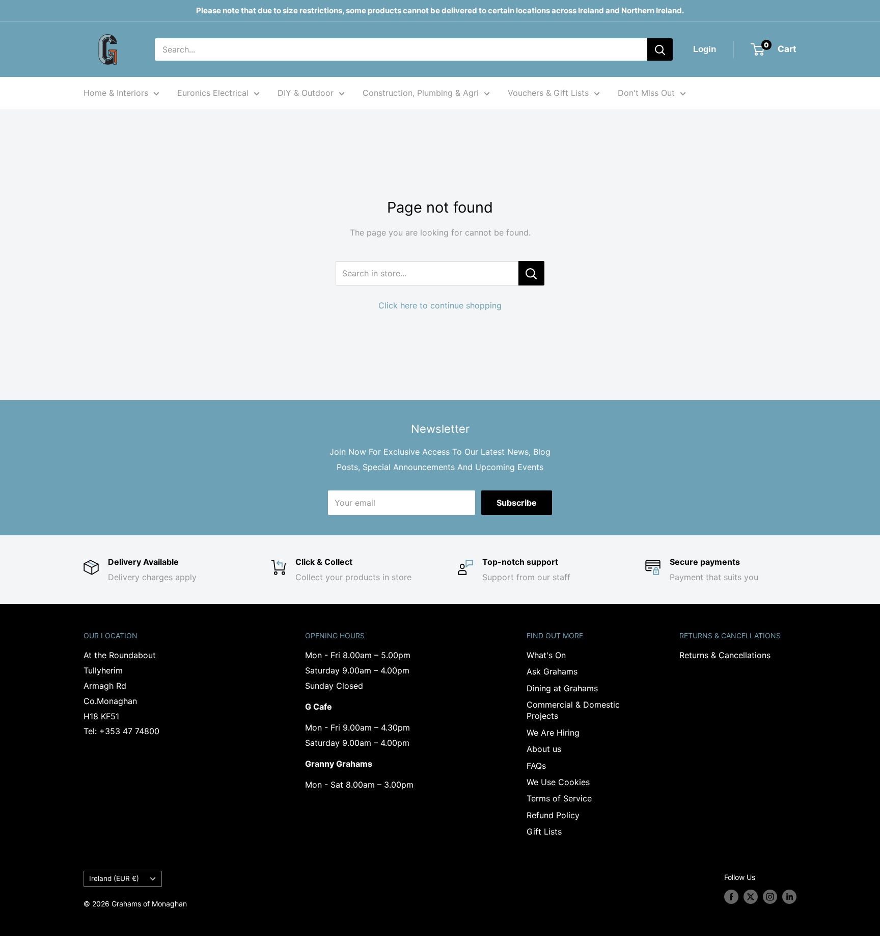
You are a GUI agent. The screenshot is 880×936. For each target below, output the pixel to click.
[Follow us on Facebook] (731, 897)
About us (544, 749)
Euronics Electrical (213, 93)
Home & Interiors (116, 93)
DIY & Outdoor (306, 93)
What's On (546, 655)
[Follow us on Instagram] (770, 897)
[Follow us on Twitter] (751, 897)
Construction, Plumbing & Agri (421, 93)
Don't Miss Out (646, 93)
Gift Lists (544, 831)
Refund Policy (553, 815)
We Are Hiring (553, 732)
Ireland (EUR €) (114, 878)
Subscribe (517, 503)
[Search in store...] (531, 273)
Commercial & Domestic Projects (573, 710)
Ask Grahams (552, 671)
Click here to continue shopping (440, 305)
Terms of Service (559, 798)
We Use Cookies (558, 782)
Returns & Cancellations (725, 655)
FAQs (536, 766)
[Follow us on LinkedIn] (789, 897)
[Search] (660, 49)
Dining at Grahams (562, 688)
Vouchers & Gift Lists (548, 93)
